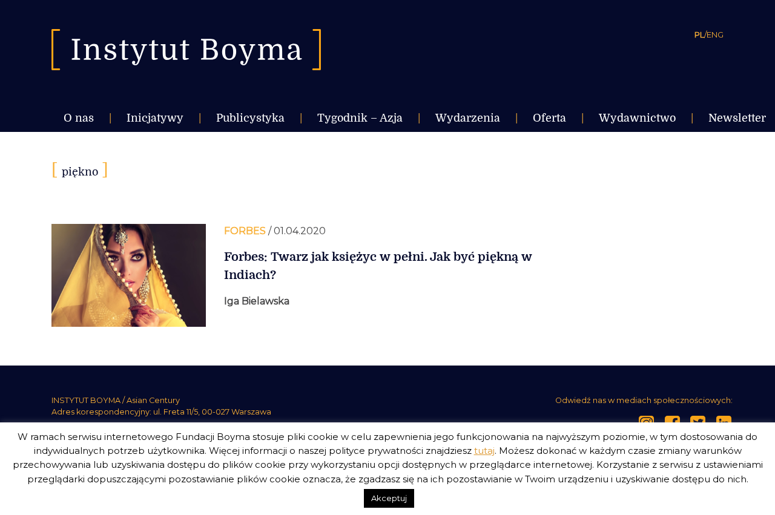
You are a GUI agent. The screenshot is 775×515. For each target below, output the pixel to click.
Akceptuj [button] (389, 498)
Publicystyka (250, 118)
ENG (715, 34)
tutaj (484, 450)
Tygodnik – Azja (360, 118)
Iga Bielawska (256, 301)
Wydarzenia (467, 118)
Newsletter (737, 118)
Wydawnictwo (637, 118)
